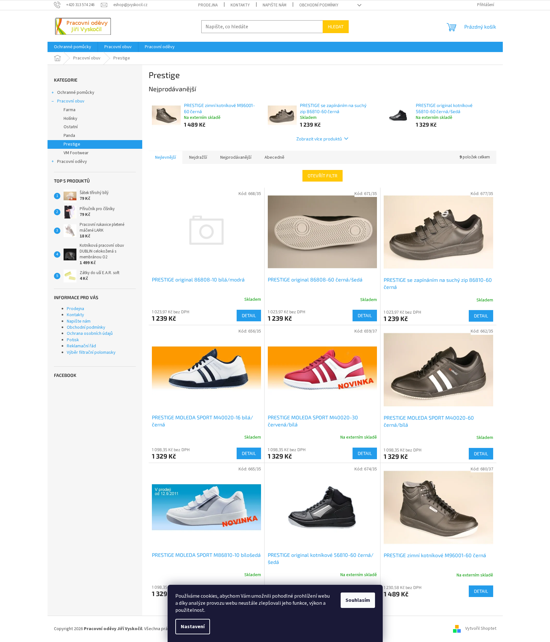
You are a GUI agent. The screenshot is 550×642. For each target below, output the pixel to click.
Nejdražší (198, 157)
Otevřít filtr (322, 175)
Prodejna (208, 5)
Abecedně (274, 157)
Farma (69, 110)
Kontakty (240, 5)
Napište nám (274, 5)
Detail (249, 315)
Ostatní (71, 127)
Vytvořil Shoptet (480, 629)
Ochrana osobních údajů (90, 333)
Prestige (72, 144)
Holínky (70, 118)
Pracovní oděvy (72, 161)
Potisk (73, 340)
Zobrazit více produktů (319, 138)
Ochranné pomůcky (75, 92)
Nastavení (193, 626)
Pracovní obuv (70, 101)
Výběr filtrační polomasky (91, 352)
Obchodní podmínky (318, 5)
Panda (69, 135)
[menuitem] (73, 47)
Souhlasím (357, 600)
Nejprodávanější (235, 157)
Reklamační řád (81, 346)
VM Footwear (76, 153)
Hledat (336, 26)
